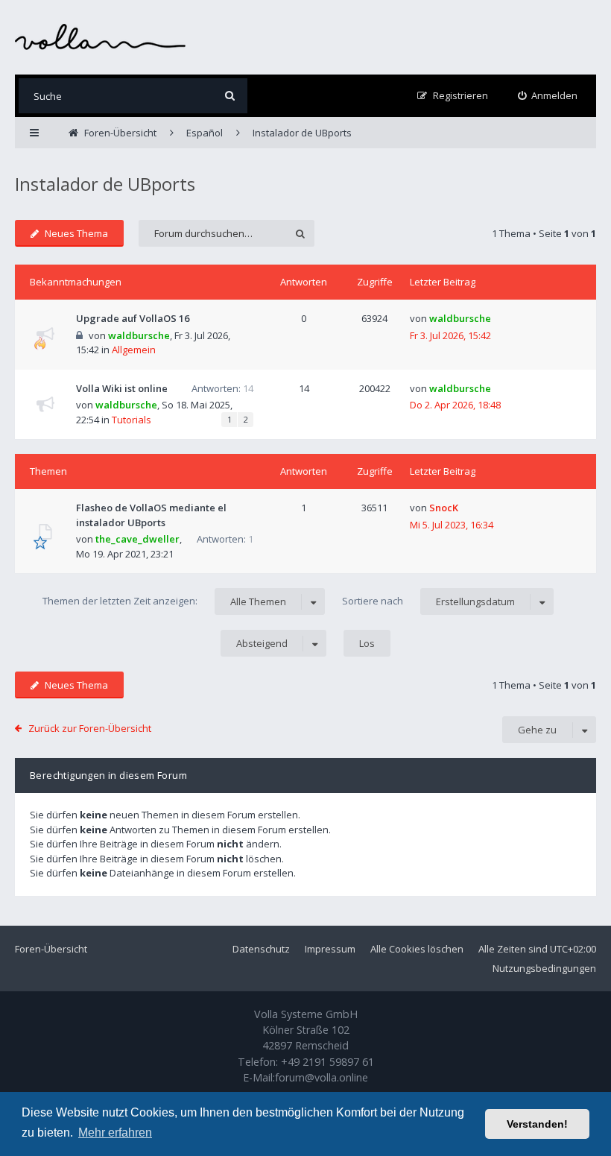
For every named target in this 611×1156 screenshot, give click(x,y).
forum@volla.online (321, 1077)
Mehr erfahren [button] (115, 1132)
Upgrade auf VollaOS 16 (132, 318)
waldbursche (139, 335)
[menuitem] (548, 95)
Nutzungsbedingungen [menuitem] (544, 968)
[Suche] (229, 95)
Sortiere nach (428, 601)
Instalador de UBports (105, 183)
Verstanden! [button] (537, 1124)
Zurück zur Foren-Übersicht (89, 728)
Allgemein (134, 349)
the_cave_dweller (137, 539)
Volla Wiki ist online (122, 388)
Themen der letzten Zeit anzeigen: (164, 601)
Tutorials (131, 419)
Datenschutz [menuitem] (261, 949)
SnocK (443, 507)
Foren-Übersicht (51, 949)
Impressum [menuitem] (330, 949)
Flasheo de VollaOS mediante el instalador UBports (151, 515)
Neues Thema (76, 233)
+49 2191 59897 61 (327, 1062)
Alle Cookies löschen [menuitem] (416, 949)
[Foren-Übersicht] (100, 37)
